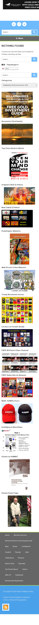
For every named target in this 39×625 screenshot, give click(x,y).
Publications (9, 558)
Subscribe (21, 564)
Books (15, 546)
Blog (7, 546)
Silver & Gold (9, 564)
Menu (20, 38)
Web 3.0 (8, 575)
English (6, 68)
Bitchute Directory (20, 535)
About (7, 535)
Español (8, 552)
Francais (18, 552)
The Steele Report (11, 569)
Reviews (21, 558)
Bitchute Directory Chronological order (18, 541)
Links (27, 552)
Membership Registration (14, 581)
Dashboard (19, 575)
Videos (24, 569)
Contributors (26, 546)
